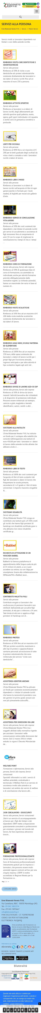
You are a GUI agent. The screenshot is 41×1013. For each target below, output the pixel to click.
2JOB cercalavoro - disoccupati (17, 813)
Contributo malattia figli (15, 597)
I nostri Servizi (33, 29)
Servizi (24, 29)
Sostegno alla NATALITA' (14, 428)
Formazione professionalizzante (18, 856)
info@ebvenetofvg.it (10, 912)
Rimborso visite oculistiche (16, 308)
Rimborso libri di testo (14, 469)
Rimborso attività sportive (16, 103)
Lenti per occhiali (11, 144)
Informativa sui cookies (9, 944)
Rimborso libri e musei (13, 180)
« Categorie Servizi (10, 889)
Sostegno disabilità (12, 512)
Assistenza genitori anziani (16, 681)
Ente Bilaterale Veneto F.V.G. (10, 29)
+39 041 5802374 (11, 906)
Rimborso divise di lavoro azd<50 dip (20, 387)
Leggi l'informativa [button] (17, 1004)
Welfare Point (10, 766)
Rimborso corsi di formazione (17, 264)
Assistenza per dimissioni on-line (18, 722)
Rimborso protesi (11, 638)
